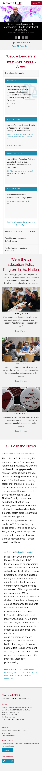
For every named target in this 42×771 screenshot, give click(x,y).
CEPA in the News (21, 446)
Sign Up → (7, 750)
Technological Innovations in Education (17, 249)
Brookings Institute (25, 552)
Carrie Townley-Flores (14, 137)
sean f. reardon (27, 137)
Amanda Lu (22, 171)
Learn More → (21, 331)
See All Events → (21, 46)
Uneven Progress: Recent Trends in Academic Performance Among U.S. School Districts (21, 128)
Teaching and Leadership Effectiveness (15, 239)
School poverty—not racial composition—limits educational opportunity (21, 27)
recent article (15, 611)
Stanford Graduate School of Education (21, 33)
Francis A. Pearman (13, 104)
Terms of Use (6, 733)
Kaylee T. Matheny (13, 134)
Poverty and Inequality (14, 73)
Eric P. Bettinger (12, 171)
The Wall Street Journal (25, 454)
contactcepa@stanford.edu (15, 719)
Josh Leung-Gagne (13, 201)
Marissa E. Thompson (27, 134)
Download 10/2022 (16, 145)
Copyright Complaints (9, 735)
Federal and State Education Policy (20, 231)
